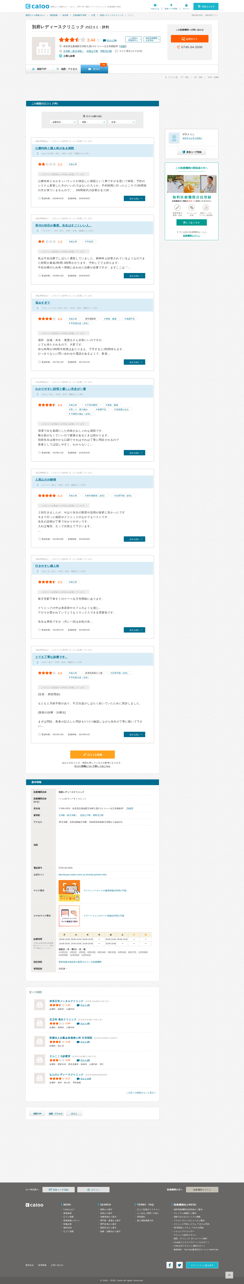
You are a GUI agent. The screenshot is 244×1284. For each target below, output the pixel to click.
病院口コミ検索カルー (35, 15)
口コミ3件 (85, 1023)
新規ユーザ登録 (171, 9)
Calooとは (155, 9)
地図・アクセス (56, 1114)
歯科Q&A (67, 1228)
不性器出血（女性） (80, 323)
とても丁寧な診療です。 (51, 656)
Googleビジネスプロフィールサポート (192, 1242)
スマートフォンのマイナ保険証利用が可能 (104, 915)
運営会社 (30, 1265)
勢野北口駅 (106, 51)
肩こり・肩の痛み (79, 409)
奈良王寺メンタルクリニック (66, 1001)
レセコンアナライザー (184, 1231)
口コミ (74, 1114)
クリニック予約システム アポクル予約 (192, 1224)
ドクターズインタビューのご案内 (189, 1220)
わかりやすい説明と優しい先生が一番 (60, 388)
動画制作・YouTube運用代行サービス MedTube (196, 1249)
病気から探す (106, 1209)
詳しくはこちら (191, 222)
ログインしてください (192, 138)
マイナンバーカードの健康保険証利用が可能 (105, 890)
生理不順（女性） (124, 495)
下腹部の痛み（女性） (81, 414)
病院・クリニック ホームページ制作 (190, 1238)
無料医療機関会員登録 (151, 39)
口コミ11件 (86, 1079)
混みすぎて (42, 302)
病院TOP (37, 1114)
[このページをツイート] (179, 1265)
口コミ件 (112, 40)
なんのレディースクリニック (66, 1074)
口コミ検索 (68, 1217)
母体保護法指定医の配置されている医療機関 (80, 962)
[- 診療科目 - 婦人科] (63, 122)
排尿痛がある (122, 409)
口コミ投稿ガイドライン (148, 1209)
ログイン (186, 9)
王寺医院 (70, 1037)
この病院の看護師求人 (133, 39)
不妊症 (90, 241)
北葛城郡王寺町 (80, 15)
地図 (123, 46)
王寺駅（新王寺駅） (73, 51)
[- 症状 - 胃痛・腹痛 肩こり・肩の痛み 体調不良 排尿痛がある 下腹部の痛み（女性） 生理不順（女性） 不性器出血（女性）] (122, 122)
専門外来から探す (108, 1224)
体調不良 (130, 319)
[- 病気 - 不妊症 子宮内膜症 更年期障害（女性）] (92, 122)
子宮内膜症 (92, 405)
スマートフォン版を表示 (202, 1265)
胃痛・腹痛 (111, 319)
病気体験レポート (71, 1220)
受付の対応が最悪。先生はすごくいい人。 (63, 225)
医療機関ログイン (191, 235)
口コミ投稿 (68, 1231)
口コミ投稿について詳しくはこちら (92, 766)
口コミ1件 (85, 1005)
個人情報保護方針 (145, 1220)
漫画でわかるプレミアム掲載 (187, 1217)
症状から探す (106, 1213)
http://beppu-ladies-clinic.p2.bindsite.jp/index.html (82, 874)
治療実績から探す (108, 1217)
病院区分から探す (108, 1228)
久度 (93, 15)
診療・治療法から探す (110, 1231)
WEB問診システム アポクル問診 (189, 1228)
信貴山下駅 (92, 51)
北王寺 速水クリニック (63, 1019)
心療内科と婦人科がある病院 (54, 148)
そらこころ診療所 (60, 1056)
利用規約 (141, 1217)
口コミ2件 (85, 1042)
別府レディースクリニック (111, 15)
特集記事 (67, 1224)
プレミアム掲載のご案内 (185, 1213)
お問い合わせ (57, 1265)
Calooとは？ (69, 1209)
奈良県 (65, 15)
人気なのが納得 (45, 479)
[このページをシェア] (169, 1265)
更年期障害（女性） (96, 495)
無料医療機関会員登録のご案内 (188, 1209)
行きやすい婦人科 (47, 565)
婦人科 (74, 164)
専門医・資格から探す (110, 1220)
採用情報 (42, 1265)
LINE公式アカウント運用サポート (189, 1246)
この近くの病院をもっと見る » (141, 1092)
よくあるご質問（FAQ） (148, 1213)
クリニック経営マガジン (185, 1235)
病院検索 (54, 15)
